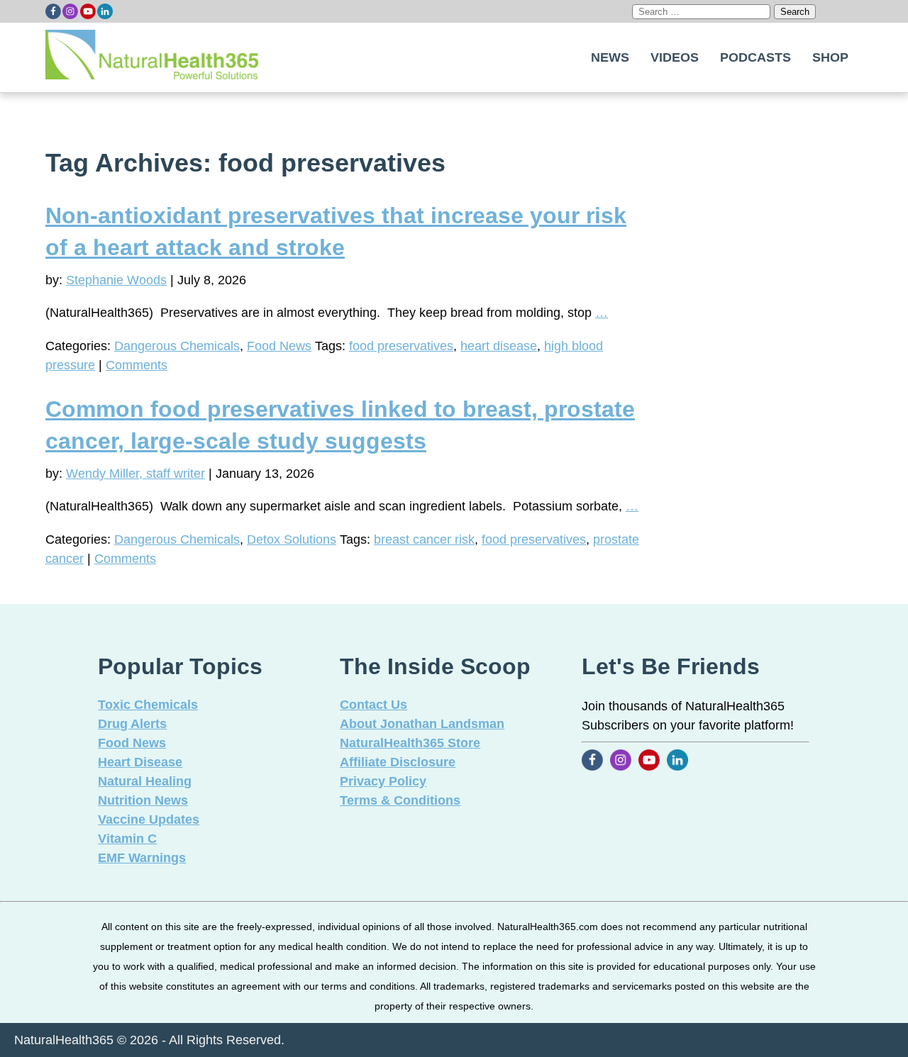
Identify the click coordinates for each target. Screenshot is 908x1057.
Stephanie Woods (116, 280)
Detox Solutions (291, 539)
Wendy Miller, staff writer (135, 473)
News (610, 57)
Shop (830, 57)
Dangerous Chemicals (177, 346)
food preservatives (401, 346)
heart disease (498, 346)
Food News (279, 346)
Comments (136, 365)
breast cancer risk (424, 539)
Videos (674, 57)
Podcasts (755, 57)
